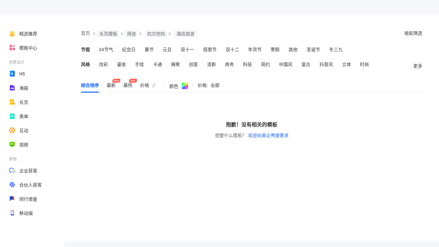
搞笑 (175, 64)
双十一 (187, 49)
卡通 (157, 64)
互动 (23, 130)
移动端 (26, 213)
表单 (23, 116)
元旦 (167, 49)
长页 (23, 102)
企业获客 (28, 170)
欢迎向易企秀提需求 (268, 135)
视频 (23, 144)
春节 (149, 49)
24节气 (106, 49)
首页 (85, 33)
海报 (23, 88)
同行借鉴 (28, 199)
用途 (131, 33)
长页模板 (108, 33)
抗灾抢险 (156, 33)
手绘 (139, 64)
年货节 (255, 49)
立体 (346, 64)
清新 (211, 64)
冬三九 (336, 49)
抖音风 (326, 64)
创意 (193, 64)
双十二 (232, 49)
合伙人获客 (30, 184)
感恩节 (210, 49)
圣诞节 (313, 49)
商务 (229, 64)
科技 (247, 64)
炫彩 (103, 64)
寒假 (275, 49)
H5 (22, 73)
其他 (293, 49)
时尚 (364, 64)
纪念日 (129, 49)
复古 (305, 64)
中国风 (285, 64)
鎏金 (121, 64)
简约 (265, 64)
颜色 (173, 86)
